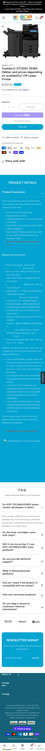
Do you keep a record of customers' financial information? (16, 606)
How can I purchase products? (19, 594)
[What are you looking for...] (37, 18)
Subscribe (35, 658)
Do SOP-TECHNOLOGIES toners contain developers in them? (21, 506)
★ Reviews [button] (43, 377)
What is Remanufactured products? (16, 572)
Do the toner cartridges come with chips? (19, 534)
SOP (10, 65)
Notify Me (22, 127)
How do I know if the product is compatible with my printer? (20, 584)
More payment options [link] (22, 121)
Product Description (14, 192)
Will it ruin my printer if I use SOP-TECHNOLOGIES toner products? (18, 547)
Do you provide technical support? (17, 560)
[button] (22, 161)
